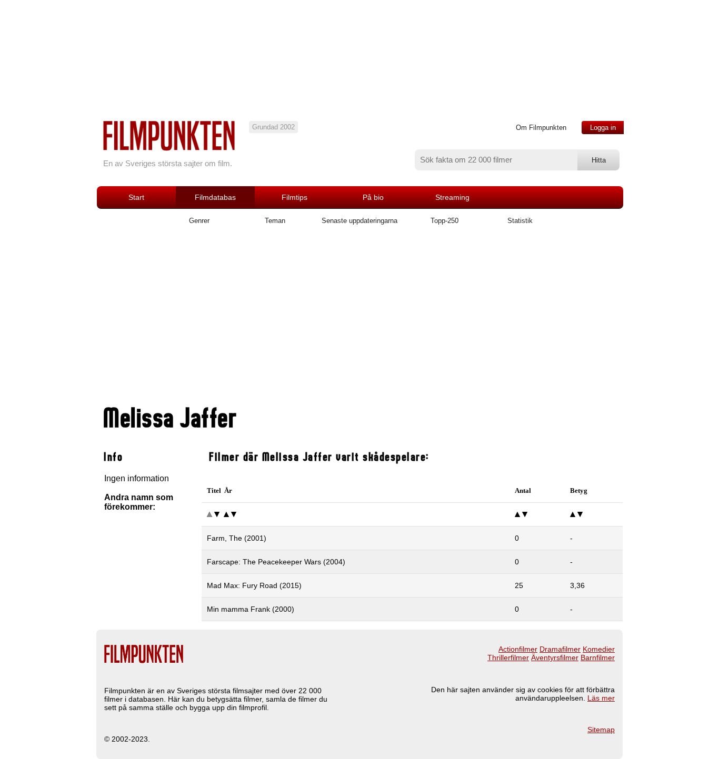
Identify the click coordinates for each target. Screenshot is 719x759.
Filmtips (294, 197)
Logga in (603, 127)
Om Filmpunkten (541, 127)
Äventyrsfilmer (554, 657)
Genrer (199, 221)
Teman (275, 221)
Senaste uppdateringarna (359, 221)
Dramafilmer (560, 649)
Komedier (599, 649)
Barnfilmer (598, 657)
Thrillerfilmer (508, 657)
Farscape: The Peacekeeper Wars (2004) (276, 562)
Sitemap (601, 729)
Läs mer (601, 698)
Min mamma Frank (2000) (250, 609)
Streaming (452, 197)
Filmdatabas (215, 197)
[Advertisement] (359, 319)
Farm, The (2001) (236, 538)
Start (136, 197)
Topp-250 (444, 221)
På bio (373, 197)
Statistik (520, 221)
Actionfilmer (517, 649)
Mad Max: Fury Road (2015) (254, 585)
